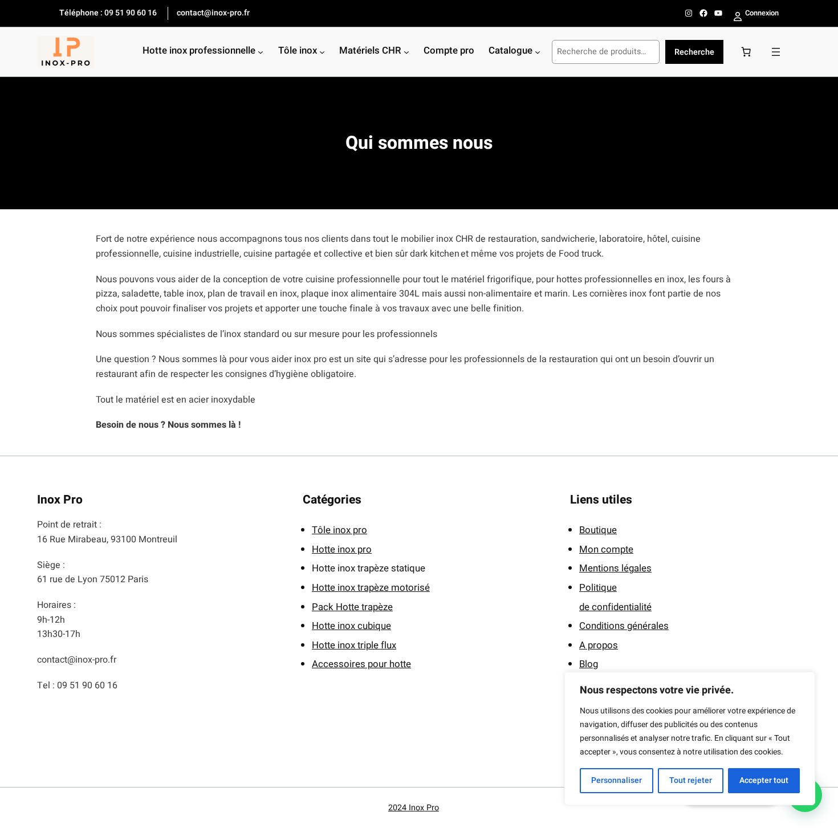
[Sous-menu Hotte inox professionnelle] (260, 52)
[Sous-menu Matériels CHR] (406, 52)
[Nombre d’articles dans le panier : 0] (746, 52)
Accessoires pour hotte (361, 664)
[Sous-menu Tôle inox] (322, 52)
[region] (689, 738)
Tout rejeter (690, 780)
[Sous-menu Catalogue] (537, 52)
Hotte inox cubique (351, 626)
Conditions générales (624, 626)
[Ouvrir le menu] (776, 52)
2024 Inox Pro (413, 808)
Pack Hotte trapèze (352, 607)
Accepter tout (763, 780)
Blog (588, 664)
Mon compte (606, 549)
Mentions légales (615, 568)
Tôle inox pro (339, 530)
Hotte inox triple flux (354, 645)
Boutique (598, 530)
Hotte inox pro (342, 549)
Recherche (694, 52)
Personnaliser (616, 780)
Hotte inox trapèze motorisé (371, 588)
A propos (598, 645)
